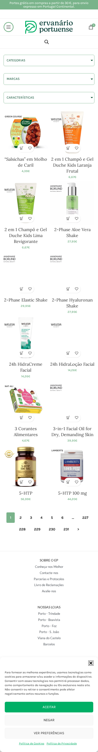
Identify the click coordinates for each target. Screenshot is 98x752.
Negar (49, 720)
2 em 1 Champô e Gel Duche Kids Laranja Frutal (72, 165)
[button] (90, 663)
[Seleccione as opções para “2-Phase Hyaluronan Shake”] (68, 289)
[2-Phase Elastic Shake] (26, 273)
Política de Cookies (31, 743)
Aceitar (49, 707)
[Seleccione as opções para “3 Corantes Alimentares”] (21, 418)
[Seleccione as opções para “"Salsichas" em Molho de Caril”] (21, 148)
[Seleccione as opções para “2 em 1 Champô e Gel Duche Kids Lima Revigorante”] (21, 218)
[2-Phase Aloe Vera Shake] (72, 203)
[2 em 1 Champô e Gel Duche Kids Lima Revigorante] (26, 203)
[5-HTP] (26, 466)
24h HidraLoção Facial (72, 364)
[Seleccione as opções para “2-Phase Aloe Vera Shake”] (68, 218)
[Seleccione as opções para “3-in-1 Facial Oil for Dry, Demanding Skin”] (68, 418)
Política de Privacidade (62, 743)
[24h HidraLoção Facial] (72, 338)
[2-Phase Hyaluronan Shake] (72, 273)
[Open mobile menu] (8, 27)
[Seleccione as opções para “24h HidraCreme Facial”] (21, 353)
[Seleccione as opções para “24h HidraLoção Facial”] (68, 353)
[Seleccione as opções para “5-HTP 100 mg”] (68, 482)
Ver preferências (49, 733)
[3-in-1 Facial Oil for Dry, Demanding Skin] (72, 402)
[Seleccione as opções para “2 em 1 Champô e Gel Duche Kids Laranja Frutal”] (68, 148)
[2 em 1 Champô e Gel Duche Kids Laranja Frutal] (72, 132)
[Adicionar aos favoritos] (30, 148)
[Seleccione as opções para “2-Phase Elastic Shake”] (21, 289)
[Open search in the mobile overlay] (46, 42)
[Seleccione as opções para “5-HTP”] (21, 482)
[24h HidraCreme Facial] (26, 338)
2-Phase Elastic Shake (26, 300)
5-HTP (25, 493)
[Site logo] (49, 27)
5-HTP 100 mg (72, 493)
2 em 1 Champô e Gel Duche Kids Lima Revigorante (26, 235)
